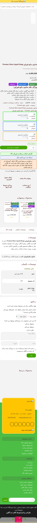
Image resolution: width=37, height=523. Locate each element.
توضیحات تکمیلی (21, 229)
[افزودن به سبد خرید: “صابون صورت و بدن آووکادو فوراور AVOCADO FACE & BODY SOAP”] (32, 221)
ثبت (31, 355)
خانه (33, 6)
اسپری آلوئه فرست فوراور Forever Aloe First (11, 209)
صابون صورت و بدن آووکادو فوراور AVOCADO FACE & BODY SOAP (27, 211)
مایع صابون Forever (31, 110)
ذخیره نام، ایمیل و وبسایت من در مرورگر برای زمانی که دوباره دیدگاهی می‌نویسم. (18, 350)
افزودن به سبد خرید (12, 147)
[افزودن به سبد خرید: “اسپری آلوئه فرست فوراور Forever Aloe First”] (16, 221)
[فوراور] (34, 80)
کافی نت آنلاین (11, 512)
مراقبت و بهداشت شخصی (8, 6)
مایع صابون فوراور (17, 110)
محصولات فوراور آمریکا (24, 6)
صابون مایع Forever (23, 105)
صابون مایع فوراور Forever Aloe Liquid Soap (23, 108)
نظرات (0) (9, 229)
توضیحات (31, 229)
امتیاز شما (32, 316)
